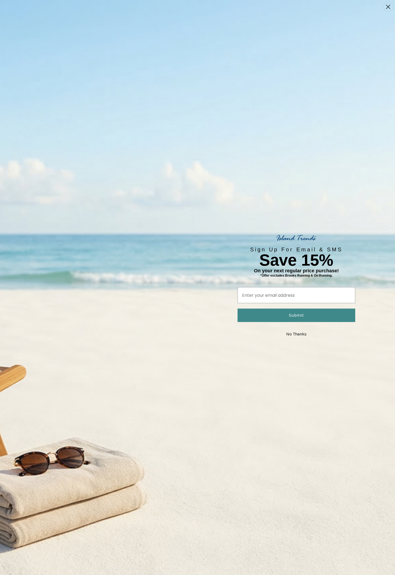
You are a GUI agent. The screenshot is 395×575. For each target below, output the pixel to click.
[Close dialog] (388, 7)
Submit (296, 315)
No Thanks (296, 334)
